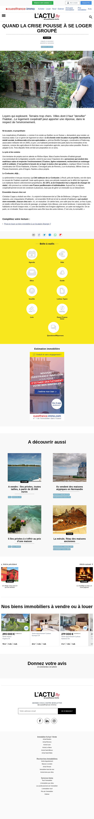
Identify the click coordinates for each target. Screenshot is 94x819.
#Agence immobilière (61, 494)
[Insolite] (31, 290)
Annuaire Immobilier (70, 9)
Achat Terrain (47, 767)
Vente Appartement (47, 761)
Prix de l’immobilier (47, 791)
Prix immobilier (82, 9)
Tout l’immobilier (47, 780)
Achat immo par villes (47, 772)
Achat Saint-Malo (47, 753)
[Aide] (62, 254)
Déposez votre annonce (42, 3)
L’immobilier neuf (47, 788)
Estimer (61, 9)
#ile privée (16, 546)
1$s (40, 721)
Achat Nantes (47, 739)
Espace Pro (86, 3)
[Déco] (31, 272)
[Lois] (31, 309)
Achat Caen (47, 745)
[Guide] (62, 272)
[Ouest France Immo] (62, 309)
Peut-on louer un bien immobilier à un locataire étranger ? (27, 224)
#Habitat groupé (47, 46)
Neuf (54, 9)
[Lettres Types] (62, 290)
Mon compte (74, 3)
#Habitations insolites (61, 497)
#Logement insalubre (61, 549)
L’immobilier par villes (47, 783)
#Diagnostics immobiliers (63, 546)
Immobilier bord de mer (47, 769)
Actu (90, 9)
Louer (48, 9)
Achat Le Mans (47, 747)
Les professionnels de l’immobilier (47, 786)
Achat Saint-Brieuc (47, 750)
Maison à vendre (47, 764)
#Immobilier (16, 497)
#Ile (9, 497)
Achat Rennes (47, 742)
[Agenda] (31, 254)
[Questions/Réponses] (53, 327)
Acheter (41, 9)
